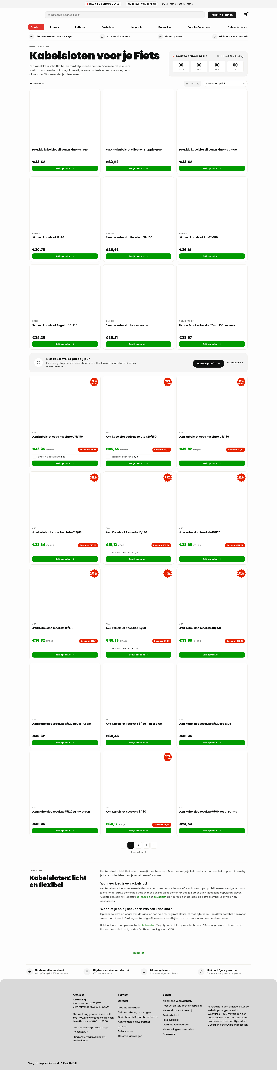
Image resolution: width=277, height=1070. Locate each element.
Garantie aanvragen (130, 1036)
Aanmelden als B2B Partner (134, 1021)
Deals (34, 27)
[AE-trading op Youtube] (70, 1063)
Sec (235, 69)
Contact (123, 1001)
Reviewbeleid (171, 1015)
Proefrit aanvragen (129, 1007)
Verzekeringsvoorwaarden (178, 1029)
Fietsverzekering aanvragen (134, 1012)
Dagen (181, 69)
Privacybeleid (171, 1019)
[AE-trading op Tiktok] (72, 1063)
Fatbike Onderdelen (200, 27)
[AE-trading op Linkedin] (75, 1063)
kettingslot (143, 896)
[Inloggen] (240, 15)
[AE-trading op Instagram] (67, 1063)
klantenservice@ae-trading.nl (91, 1027)
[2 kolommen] (192, 83)
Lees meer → (75, 74)
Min (217, 69)
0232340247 (80, 1032)
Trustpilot (138, 952)
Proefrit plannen (222, 15)
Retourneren (125, 1031)
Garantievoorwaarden (176, 1024)
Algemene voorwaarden (177, 1001)
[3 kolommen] (198, 83)
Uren (199, 69)
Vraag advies (235, 362)
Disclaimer (169, 1034)
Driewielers (165, 27)
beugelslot (160, 896)
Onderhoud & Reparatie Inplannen (138, 1017)
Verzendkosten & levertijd (178, 1010)
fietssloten (148, 925)
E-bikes (54, 27)
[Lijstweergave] (187, 83)
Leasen (122, 1026)
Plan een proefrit (206, 363)
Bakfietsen (108, 27)
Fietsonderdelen (238, 27)
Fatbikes (80, 27)
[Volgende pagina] (154, 845)
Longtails (137, 27)
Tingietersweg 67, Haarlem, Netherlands (89, 1038)
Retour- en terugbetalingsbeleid (182, 1005)
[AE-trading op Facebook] (64, 1063)
